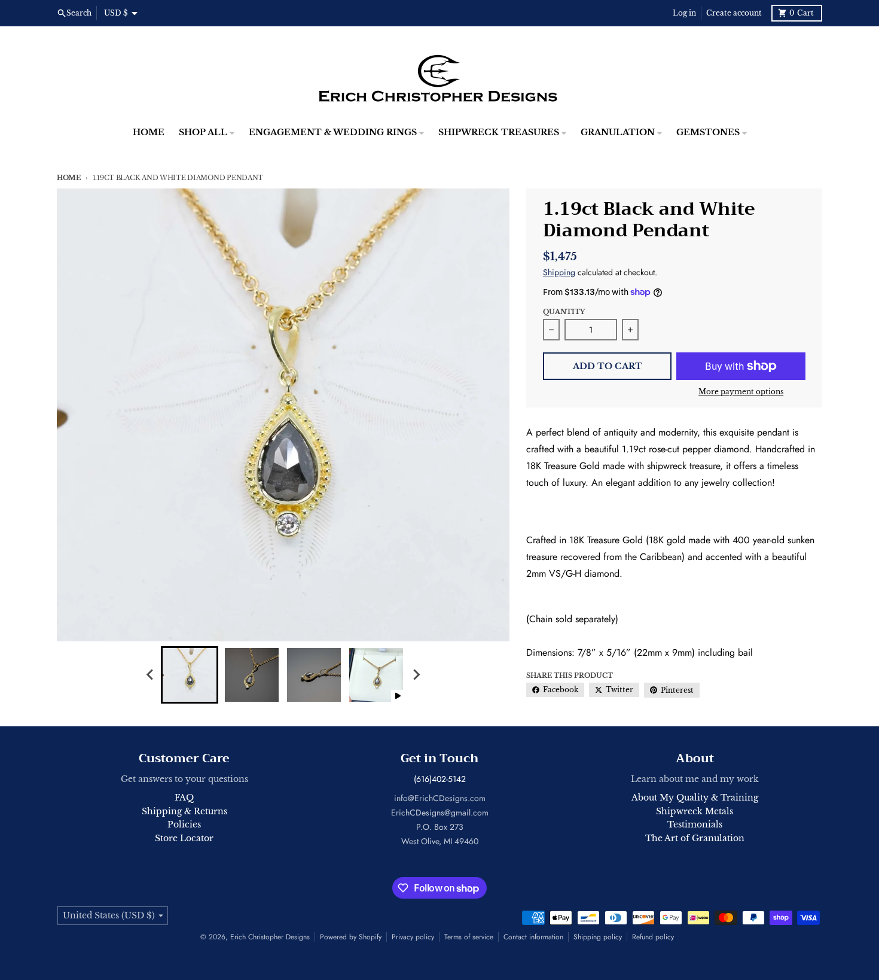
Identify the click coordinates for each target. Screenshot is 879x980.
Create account (734, 12)
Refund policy (653, 937)
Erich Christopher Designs (270, 937)
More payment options (740, 391)
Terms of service (468, 937)
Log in (684, 12)
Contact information (533, 937)
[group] (189, 675)
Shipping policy (597, 937)
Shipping (559, 272)
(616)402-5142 (440, 779)
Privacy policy (413, 937)
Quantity (564, 312)
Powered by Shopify (350, 937)
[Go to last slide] (150, 675)
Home (69, 178)
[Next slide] (415, 675)
